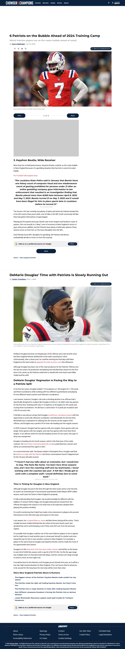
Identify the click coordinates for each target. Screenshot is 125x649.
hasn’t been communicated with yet (38, 444)
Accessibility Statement (22, 638)
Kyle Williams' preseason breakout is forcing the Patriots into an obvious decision (45, 593)
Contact (61, 631)
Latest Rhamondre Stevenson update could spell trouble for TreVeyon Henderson (44, 599)
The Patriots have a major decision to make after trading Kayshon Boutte (45, 589)
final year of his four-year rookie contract (42, 549)
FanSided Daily (104, 631)
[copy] (25, 48)
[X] (113, 3)
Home (16, 258)
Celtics (52, 3)
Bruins (59, 3)
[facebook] (108, 3)
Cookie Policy (84, 635)
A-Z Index (43, 638)
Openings (43, 631)
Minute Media (14, 643)
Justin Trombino (19, 279)
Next (73, 116)
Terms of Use (63, 635)
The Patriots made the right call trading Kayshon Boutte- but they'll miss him (45, 584)
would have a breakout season (60, 415)
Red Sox (46, 3)
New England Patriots (28, 258)
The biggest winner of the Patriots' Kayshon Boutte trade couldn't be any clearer (45, 578)
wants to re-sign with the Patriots (29, 454)
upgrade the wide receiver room (49, 362)
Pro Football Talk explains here (25, 176)
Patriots (38, 3)
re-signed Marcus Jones (35, 520)
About (66, 3)
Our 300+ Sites (85, 631)
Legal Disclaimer (105, 635)
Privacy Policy (45, 635)
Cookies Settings (65, 638)
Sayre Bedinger (18, 44)
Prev (19, 116)
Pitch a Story (18, 635)
